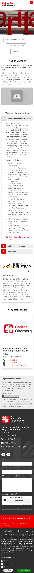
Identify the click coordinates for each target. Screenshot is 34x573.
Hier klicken (19, 501)
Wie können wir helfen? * (11, 476)
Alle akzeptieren (24, 570)
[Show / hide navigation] (31, 2)
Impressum (4, 555)
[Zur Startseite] (8, 4)
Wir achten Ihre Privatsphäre (17, 531)
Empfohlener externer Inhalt (13, 379)
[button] (3, 454)
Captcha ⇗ (27, 504)
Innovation (11, 251)
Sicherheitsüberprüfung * (11, 494)
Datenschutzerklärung (8, 557)
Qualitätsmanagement (16, 246)
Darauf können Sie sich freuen (19, 119)
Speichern (8, 570)
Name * (5, 460)
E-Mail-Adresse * (8, 468)
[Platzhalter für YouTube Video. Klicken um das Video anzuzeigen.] (17, 96)
